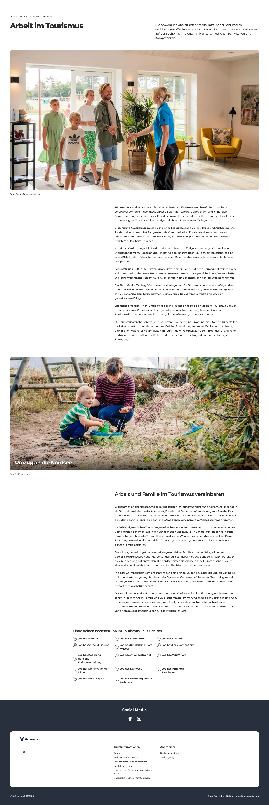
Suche (117, 753)
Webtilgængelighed (247, 796)
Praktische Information (126, 757)
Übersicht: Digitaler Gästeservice (132, 778)
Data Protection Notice (221, 796)
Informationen (21, 16)
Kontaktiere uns (123, 766)
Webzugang (167, 757)
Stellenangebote (169, 753)
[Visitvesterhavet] (30, 739)
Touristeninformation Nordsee (131, 761)
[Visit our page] (130, 719)
